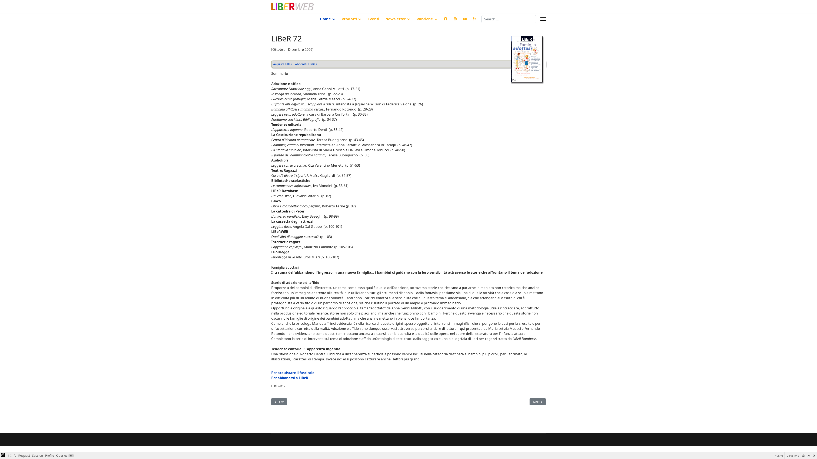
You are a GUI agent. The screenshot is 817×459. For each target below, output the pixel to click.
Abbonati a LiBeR (306, 64)
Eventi (373, 19)
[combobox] (508, 19)
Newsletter (396, 19)
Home (325, 19)
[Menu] (543, 19)
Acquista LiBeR (282, 64)
